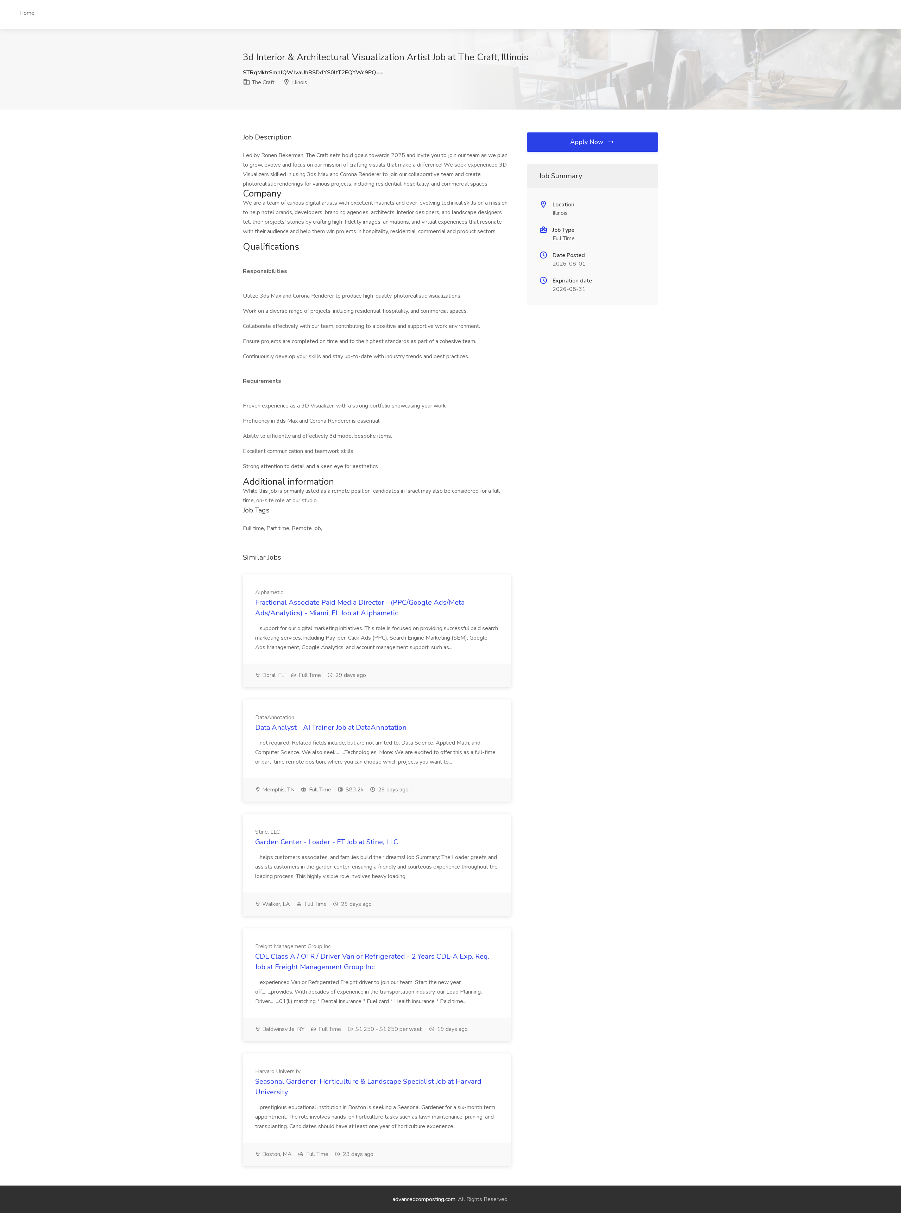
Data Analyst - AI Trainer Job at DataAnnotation (331, 727)
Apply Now (587, 142)
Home (26, 13)
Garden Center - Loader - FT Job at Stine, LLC (326, 842)
